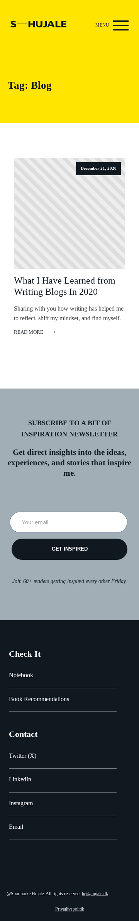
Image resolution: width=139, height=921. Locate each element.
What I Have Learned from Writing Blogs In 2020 (64, 286)
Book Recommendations (39, 699)
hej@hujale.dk (95, 893)
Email (16, 826)
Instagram (21, 803)
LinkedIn (20, 779)
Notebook (21, 675)
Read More (28, 332)
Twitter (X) (22, 755)
